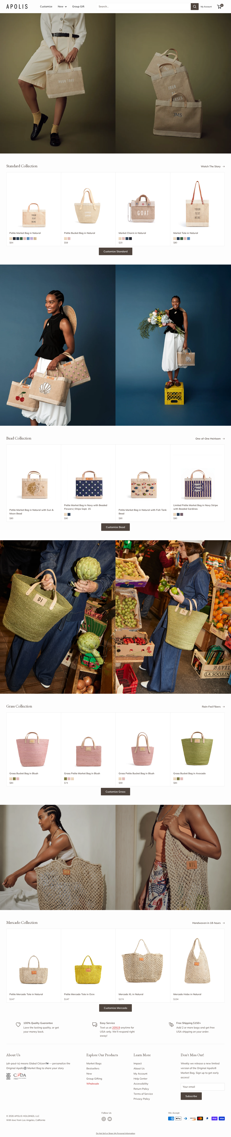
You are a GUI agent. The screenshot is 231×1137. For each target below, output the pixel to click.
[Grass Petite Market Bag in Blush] (88, 744)
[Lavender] (31, 238)
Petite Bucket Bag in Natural (79, 233)
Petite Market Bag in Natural (25, 233)
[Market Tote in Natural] (197, 204)
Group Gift (78, 6)
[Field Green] (21, 238)
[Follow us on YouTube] (109, 1119)
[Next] (225, 209)
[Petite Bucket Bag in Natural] (88, 204)
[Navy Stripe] (181, 514)
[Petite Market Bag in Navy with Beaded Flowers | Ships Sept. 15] (88, 476)
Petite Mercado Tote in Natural (26, 994)
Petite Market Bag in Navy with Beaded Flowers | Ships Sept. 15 (85, 507)
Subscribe (191, 1096)
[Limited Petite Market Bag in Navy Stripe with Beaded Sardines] (197, 476)
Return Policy (141, 1088)
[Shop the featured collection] (115, 83)
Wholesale (92, 1083)
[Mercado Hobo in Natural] (197, 961)
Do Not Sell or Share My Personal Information (115, 1133)
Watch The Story (211, 166)
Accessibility (141, 1083)
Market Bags (94, 1063)
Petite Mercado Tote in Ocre (79, 994)
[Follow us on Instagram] (104, 1119)
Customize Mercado (115, 1008)
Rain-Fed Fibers (211, 706)
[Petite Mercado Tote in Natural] (33, 961)
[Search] (195, 6)
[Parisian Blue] (28, 238)
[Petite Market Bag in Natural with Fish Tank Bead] (143, 476)
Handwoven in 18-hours (206, 922)
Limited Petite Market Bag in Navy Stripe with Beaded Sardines (195, 507)
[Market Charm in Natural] (143, 203)
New (60, 6)
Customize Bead (115, 527)
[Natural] (10, 238)
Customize (46, 6)
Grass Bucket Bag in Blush (23, 773)
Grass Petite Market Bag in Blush (82, 773)
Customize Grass (115, 791)
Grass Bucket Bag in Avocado (189, 773)
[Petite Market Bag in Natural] (33, 204)
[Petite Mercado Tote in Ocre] (88, 961)
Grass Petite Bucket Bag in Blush (136, 773)
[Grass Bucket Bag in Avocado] (197, 744)
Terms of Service (143, 1093)
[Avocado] (14, 778)
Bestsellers (92, 1068)
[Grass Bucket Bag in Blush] (33, 744)
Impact (138, 1063)
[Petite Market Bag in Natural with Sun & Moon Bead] (33, 476)
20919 (116, 1027)
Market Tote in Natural (185, 233)
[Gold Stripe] (35, 238)
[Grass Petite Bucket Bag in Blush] (143, 744)
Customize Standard (116, 251)
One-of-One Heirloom (208, 438)
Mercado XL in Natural (131, 994)
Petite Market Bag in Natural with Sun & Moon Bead (31, 511)
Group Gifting (94, 1078)
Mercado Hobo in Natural (187, 994)
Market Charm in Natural (132, 233)
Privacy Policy (142, 1098)
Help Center (140, 1078)
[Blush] (24, 238)
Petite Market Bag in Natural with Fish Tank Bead (143, 511)
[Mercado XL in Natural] (143, 961)
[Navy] (17, 238)
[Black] (14, 238)
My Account (206, 6)
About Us (139, 1068)
